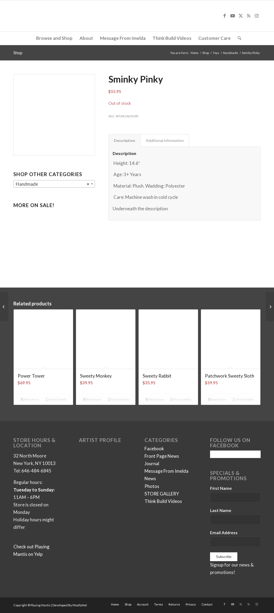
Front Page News (161, 456)
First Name (221, 488)
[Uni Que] (270, 306)
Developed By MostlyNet (69, 605)
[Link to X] (241, 16)
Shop (17, 52)
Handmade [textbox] (52, 184)
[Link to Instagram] (257, 16)
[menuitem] (54, 38)
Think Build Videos (163, 501)
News (150, 478)
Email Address (224, 532)
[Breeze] (4, 306)
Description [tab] (124, 140)
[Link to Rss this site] (249, 16)
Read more (31, 399)
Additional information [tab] (165, 140)
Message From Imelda (166, 471)
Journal (151, 463)
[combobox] (54, 184)
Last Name (220, 510)
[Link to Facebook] (224, 16)
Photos (151, 486)
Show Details (57, 399)
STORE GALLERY (161, 493)
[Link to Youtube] (233, 16)
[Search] (237, 38)
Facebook (154, 448)
